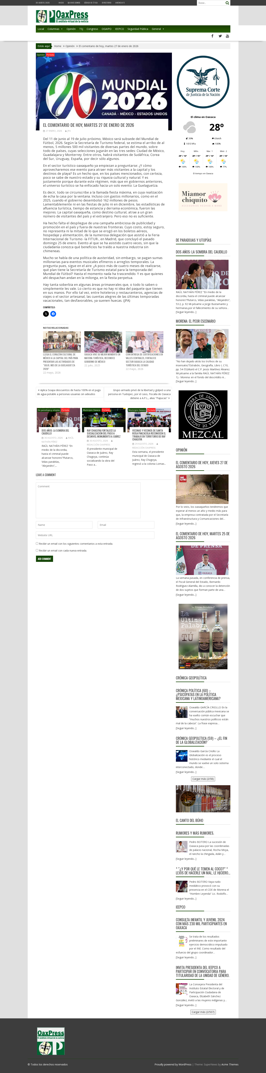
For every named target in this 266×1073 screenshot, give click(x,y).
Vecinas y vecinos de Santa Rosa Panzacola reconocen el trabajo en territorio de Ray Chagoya (149, 434)
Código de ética (91, 2)
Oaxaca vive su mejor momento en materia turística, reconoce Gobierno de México (102, 357)
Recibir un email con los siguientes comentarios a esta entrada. (76, 543)
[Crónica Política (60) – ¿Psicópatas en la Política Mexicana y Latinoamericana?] (181, 712)
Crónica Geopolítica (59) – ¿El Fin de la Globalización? (201, 740)
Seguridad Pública (138, 29)
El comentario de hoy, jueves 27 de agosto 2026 (202, 464)
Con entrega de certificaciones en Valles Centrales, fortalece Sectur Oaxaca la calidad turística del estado (144, 359)
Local (41, 29)
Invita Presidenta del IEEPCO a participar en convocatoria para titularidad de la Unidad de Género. (202, 971)
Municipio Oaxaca (91, 410)
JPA (69, 130)
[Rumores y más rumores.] (181, 847)
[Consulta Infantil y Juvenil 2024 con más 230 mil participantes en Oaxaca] (181, 941)
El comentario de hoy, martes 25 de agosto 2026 (203, 536)
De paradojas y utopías (49, 410)
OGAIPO (106, 29)
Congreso (92, 29)
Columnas (53, 29)
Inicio (61, 2)
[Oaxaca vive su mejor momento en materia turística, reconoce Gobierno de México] (103, 342)
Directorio (106, 2)
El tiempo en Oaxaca (203, 173)
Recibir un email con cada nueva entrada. (63, 550)
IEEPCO (119, 29)
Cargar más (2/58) (203, 779)
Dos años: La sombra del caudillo (55, 431)
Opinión (71, 29)
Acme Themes (229, 1064)
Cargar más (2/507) (203, 1012)
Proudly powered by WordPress (173, 1064)
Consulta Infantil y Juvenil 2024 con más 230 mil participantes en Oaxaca (201, 924)
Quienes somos (74, 2)
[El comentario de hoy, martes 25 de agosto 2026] (202, 560)
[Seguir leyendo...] (186, 523)
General (156, 29)
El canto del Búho (189, 820)
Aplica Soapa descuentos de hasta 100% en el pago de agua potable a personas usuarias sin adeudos (69, 392)
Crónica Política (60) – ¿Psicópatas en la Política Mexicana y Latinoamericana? (198, 694)
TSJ (81, 29)
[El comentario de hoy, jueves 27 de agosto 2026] (202, 489)
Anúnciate (120, 2)
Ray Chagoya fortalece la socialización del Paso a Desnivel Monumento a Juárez (104, 433)
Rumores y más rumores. (195, 833)
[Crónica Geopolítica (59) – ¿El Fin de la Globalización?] (181, 756)
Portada (50, 54)
